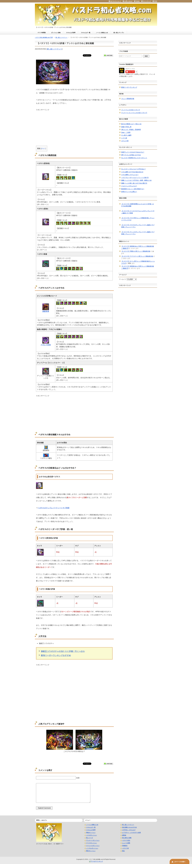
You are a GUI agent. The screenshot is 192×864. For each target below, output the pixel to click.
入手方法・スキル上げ (128, 830)
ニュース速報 (126, 843)
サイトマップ (147, 1)
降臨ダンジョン (91, 832)
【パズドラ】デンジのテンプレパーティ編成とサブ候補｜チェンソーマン (137, 233)
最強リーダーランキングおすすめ (56, 655)
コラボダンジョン (91, 835)
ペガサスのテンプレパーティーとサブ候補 (53, 508)
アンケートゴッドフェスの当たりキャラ (134, 113)
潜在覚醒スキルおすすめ (129, 827)
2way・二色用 (125, 132)
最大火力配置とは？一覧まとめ (131, 124)
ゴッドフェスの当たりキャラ (130, 110)
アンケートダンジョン (93, 840)
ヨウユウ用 (124, 141)
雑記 (123, 851)
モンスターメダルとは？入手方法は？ (133, 169)
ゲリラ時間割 (42, 32)
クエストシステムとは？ (129, 186)
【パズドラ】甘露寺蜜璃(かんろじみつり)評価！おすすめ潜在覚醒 (137, 205)
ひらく (43, 148)
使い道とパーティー (54, 49)
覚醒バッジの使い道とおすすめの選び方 (134, 183)
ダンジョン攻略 (56, 32)
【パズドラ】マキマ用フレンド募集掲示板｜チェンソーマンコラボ (137, 219)
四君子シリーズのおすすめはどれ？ (132, 152)
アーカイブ (122, 279)
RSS (155, 1)
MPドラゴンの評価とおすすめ (131, 155)
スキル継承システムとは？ (130, 174)
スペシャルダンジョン (93, 845)
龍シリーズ (89, 838)
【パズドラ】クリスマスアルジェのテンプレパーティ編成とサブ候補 (137, 212)
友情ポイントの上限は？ (129, 191)
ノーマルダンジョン (92, 848)
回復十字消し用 (126, 127)
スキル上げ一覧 (85, 32)
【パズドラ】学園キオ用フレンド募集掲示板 (135, 251)
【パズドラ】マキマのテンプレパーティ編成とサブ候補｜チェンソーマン (137, 226)
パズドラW (125, 848)
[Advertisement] (74, 126)
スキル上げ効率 (70, 32)
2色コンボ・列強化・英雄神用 (131, 129)
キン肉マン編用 (126, 135)
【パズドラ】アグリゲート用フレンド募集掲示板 (137, 256)
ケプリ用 (124, 138)
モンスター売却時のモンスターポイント (134, 158)
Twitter (138, 1)
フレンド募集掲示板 (127, 98)
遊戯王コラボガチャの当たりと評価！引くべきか (63, 651)
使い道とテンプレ (118, 32)
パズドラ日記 (126, 840)
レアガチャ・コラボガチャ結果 (131, 832)
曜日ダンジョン (91, 851)
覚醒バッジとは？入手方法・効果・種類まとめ (136, 180)
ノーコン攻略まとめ (102, 32)
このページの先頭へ (180, 861)
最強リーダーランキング (129, 87)
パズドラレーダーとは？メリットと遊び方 (135, 177)
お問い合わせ (128, 1)
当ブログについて (115, 1)
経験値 (124, 835)
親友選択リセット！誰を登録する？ (132, 189)
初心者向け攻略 (126, 838)
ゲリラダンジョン (91, 843)
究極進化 (124, 845)
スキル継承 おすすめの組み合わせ (132, 172)
